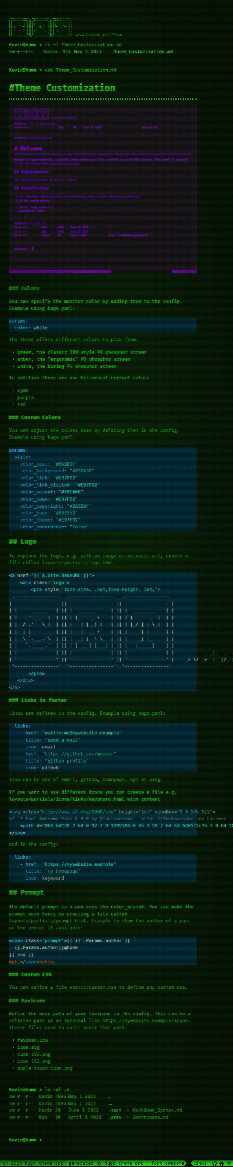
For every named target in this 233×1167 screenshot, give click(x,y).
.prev (114, 1117)
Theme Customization (64, 87)
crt (139, 1163)
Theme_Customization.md (143, 51)
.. (110, 1103)
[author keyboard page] (229, 1163)
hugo (110, 1163)
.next (114, 1110)
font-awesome (167, 1163)
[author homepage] (221, 1163)
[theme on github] (214, 1163)
